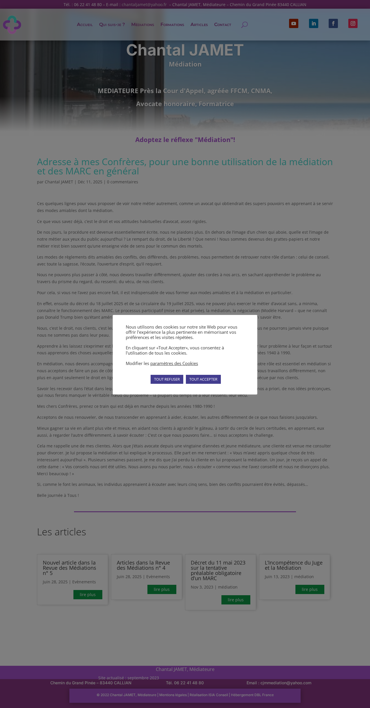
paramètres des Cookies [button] (174, 363)
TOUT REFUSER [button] (167, 379)
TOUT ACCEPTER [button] (203, 379)
